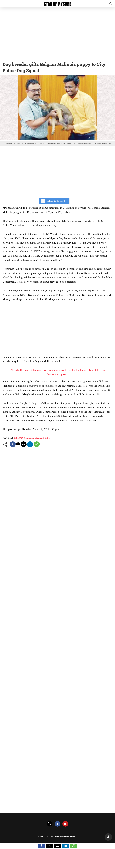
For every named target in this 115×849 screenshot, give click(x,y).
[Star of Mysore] (57, 2)
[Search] (110, 4)
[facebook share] (13, 444)
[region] (57, 33)
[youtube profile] (65, 824)
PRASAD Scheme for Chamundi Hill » (32, 437)
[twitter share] (18, 443)
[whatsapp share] (37, 444)
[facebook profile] (57, 824)
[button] (41, 846)
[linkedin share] (30, 444)
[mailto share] (24, 444)
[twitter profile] (50, 824)
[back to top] (108, 837)
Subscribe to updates (57, 201)
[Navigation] (3, 3)
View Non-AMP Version (66, 836)
